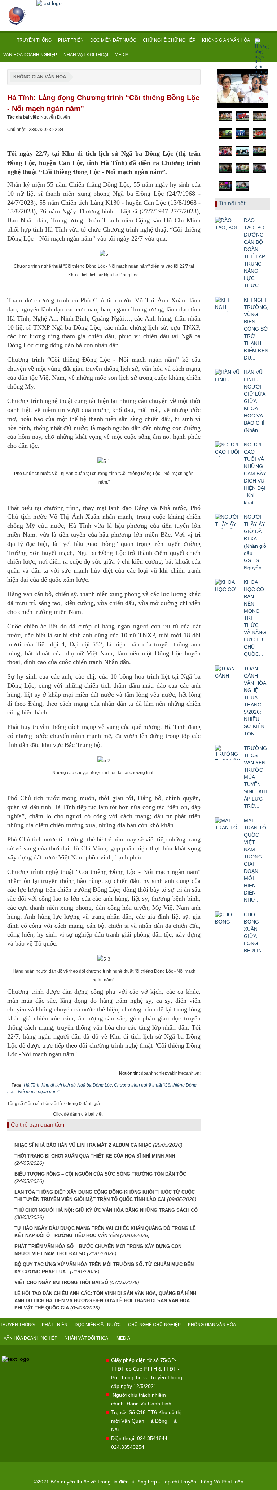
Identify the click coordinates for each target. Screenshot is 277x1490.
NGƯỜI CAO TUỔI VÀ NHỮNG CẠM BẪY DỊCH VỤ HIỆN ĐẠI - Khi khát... (255, 473)
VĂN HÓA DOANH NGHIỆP (30, 54)
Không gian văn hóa (39, 77)
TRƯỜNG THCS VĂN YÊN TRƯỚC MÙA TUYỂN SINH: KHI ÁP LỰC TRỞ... (255, 777)
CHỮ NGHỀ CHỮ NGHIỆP (169, 40)
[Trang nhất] (6, 40)
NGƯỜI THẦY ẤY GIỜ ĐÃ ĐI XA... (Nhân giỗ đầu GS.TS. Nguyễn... (255, 542)
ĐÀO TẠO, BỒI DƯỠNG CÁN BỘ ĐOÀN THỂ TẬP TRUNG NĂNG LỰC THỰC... (255, 252)
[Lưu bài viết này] (195, 136)
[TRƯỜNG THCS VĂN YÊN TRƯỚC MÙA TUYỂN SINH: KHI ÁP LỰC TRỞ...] (227, 752)
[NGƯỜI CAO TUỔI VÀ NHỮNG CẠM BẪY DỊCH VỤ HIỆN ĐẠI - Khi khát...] (227, 449)
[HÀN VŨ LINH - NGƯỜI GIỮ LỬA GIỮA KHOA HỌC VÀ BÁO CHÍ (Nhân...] (227, 376)
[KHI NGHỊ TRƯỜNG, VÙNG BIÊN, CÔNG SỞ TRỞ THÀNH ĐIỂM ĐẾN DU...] (227, 304)
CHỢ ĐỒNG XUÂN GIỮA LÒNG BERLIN (253, 933)
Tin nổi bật (232, 203)
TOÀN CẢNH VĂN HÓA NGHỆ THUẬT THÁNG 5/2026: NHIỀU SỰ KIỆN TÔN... (255, 701)
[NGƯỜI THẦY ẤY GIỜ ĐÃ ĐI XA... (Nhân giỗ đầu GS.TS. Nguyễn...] (227, 521)
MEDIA (121, 54)
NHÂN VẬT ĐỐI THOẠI (85, 54)
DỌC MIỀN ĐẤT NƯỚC (113, 40)
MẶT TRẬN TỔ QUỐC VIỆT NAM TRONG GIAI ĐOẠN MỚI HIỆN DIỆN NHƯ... (255, 860)
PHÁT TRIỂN (71, 40)
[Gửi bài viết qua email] (170, 136)
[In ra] (182, 136)
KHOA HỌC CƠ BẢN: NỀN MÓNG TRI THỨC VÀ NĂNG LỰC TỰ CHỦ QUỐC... (255, 618)
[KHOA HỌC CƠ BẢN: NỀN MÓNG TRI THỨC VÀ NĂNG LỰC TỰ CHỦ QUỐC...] (227, 586)
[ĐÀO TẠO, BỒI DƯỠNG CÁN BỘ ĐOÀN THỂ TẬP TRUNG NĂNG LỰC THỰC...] (227, 224)
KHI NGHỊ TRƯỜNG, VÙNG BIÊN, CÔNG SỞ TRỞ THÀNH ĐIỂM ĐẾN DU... (256, 329)
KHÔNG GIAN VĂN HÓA (226, 40)
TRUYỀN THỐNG (34, 40)
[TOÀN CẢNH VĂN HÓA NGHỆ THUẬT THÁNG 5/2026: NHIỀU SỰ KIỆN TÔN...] (227, 672)
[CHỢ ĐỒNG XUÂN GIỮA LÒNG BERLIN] (227, 918)
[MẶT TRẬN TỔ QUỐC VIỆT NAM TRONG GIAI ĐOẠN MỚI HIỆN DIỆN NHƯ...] (227, 824)
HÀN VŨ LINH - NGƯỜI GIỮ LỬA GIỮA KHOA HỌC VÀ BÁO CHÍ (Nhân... (254, 401)
